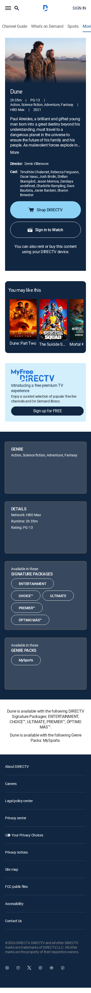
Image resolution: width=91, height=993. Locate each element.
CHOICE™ (26, 595)
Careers (11, 783)
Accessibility (14, 903)
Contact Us (13, 920)
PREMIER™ (27, 607)
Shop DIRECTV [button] (49, 210)
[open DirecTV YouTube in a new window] (52, 968)
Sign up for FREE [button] (47, 411)
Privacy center (15, 817)
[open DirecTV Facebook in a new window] (18, 968)
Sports (73, 26)
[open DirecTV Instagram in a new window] (40, 968)
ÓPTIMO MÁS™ (30, 620)
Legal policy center (19, 800)
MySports (26, 660)
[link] (23, 319)
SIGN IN (79, 8)
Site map (11, 869)
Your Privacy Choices (27, 835)
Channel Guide (14, 26)
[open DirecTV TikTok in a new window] (63, 968)
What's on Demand (47, 26)
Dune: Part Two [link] (23, 343)
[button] (8, 8)
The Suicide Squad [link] (55, 344)
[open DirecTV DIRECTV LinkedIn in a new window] (7, 968)
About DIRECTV (17, 766)
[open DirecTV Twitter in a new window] (29, 968)
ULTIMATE (58, 595)
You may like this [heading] (25, 290)
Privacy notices (16, 852)
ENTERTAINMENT (33, 583)
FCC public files (16, 886)
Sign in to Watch (49, 229)
